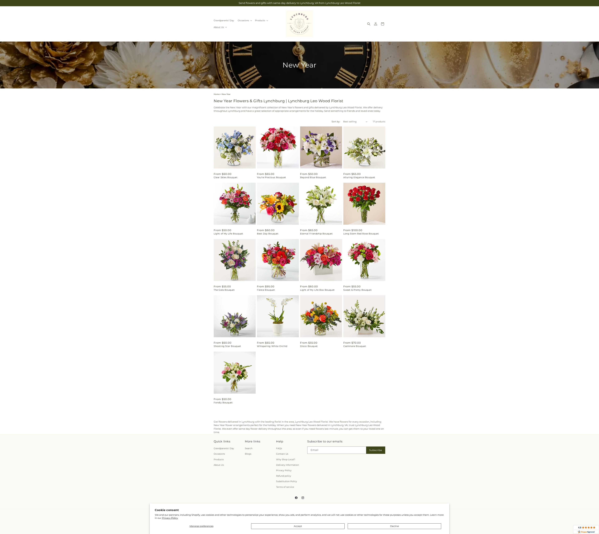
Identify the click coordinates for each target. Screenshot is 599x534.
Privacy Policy (170, 517)
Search (248, 448)
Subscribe (375, 450)
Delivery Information (287, 465)
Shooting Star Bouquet (227, 346)
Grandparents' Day (224, 448)
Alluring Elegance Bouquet (359, 177)
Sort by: (336, 121)
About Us (219, 465)
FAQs (279, 448)
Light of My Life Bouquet (228, 233)
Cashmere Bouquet (354, 346)
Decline (394, 526)
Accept (298, 526)
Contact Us (282, 453)
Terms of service (285, 487)
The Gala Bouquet (224, 289)
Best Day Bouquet (268, 233)
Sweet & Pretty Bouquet (357, 289)
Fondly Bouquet (223, 402)
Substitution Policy (286, 481)
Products (219, 459)
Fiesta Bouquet (266, 289)
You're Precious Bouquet (271, 177)
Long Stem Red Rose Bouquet (361, 233)
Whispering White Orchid (272, 346)
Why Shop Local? (285, 459)
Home (217, 94)
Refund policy (283, 475)
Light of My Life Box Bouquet (317, 289)
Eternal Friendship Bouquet (316, 233)
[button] (244, 20)
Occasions (219, 453)
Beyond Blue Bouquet (313, 177)
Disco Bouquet (309, 346)
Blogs (248, 453)
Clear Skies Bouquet (225, 177)
